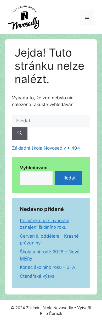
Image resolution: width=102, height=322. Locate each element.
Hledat (68, 178)
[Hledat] (19, 133)
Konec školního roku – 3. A (47, 267)
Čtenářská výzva (37, 276)
